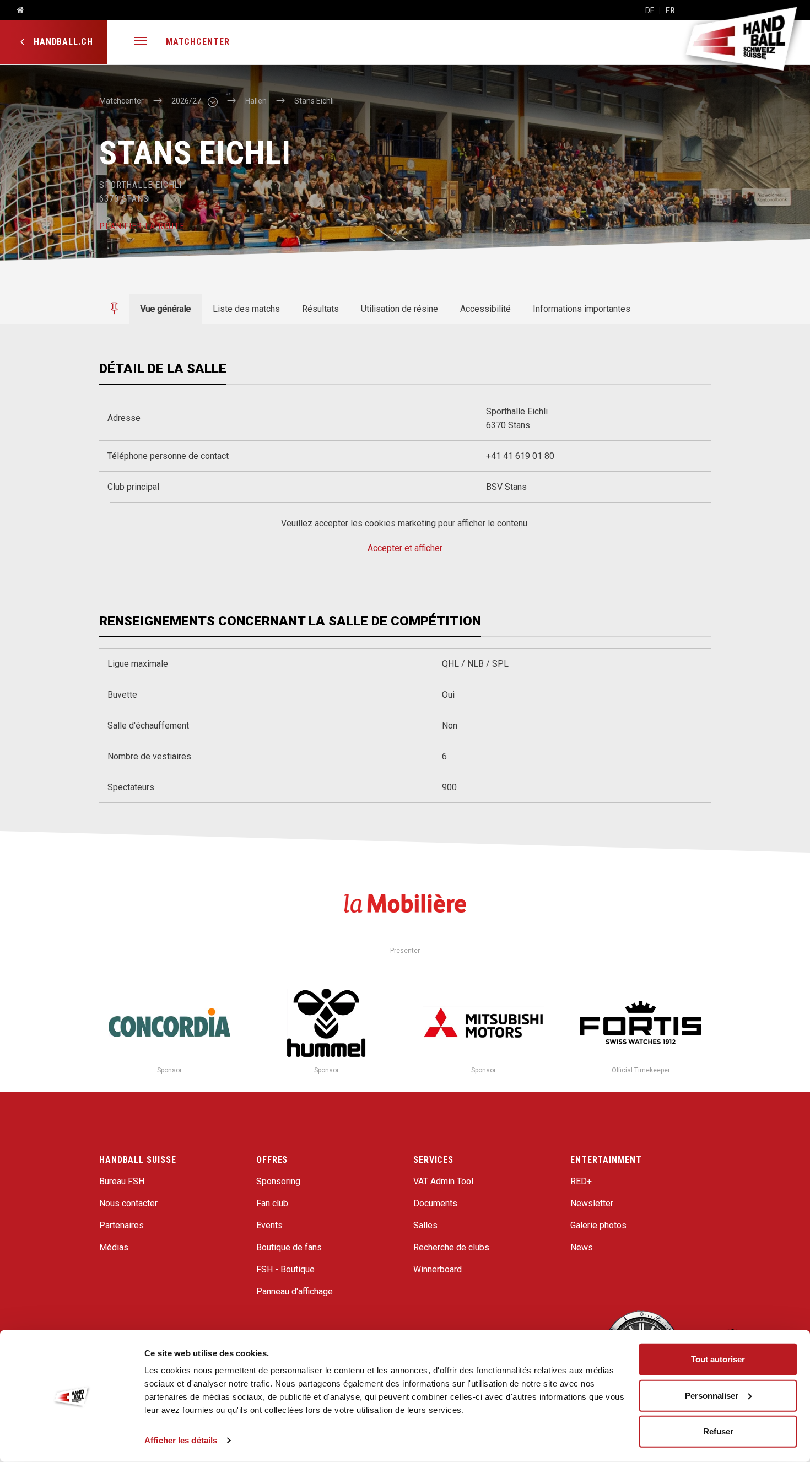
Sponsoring (278, 1181)
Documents (435, 1203)
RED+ (581, 1181)
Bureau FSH (121, 1181)
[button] (140, 42)
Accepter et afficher (405, 548)
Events (269, 1225)
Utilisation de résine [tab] (399, 309)
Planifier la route (142, 226)
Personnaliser (711, 1395)
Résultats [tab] (320, 309)
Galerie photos (598, 1225)
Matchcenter (198, 41)
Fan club (272, 1203)
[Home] (16, 10)
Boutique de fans (289, 1247)
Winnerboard (437, 1269)
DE (650, 10)
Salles (425, 1225)
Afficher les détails (180, 1440)
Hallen (256, 100)
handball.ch (62, 41)
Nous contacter (128, 1203)
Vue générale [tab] (165, 309)
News (581, 1247)
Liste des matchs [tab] (246, 309)
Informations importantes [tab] (581, 309)
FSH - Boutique (285, 1269)
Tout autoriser (718, 1359)
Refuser (718, 1431)
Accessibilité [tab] (485, 309)
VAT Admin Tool (443, 1181)
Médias (113, 1247)
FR (670, 10)
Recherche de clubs (451, 1247)
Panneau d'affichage (294, 1291)
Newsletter (591, 1203)
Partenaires (121, 1225)
